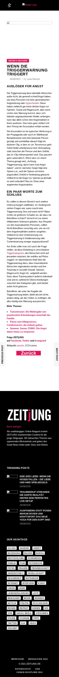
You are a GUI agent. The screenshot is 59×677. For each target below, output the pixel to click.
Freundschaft (40, 568)
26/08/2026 (25, 486)
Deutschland (16, 558)
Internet (13, 583)
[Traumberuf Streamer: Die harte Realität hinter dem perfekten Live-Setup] (12, 494)
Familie (12, 563)
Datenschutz (23, 669)
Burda (40, 553)
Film (22, 563)
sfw (10, 613)
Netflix (12, 603)
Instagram (32, 578)
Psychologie (40, 603)
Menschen (14, 598)
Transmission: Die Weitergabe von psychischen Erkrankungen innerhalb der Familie (28, 315)
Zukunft (13, 628)
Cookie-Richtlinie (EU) (29, 672)
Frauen (23, 568)
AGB (37, 669)
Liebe (22, 588)
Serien (36, 608)
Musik (27, 598)
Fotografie (35, 563)
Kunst (41, 583)
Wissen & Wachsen (17, 61)
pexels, (21, 345)
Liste (36, 593)
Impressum (17, 659)
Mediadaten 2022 (38, 659)
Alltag (12, 548)
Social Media (24, 613)
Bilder (28, 553)
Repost (24, 608)
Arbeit (37, 548)
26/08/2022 (15, 79)
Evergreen (34, 558)
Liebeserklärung (18, 593)
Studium (24, 618)
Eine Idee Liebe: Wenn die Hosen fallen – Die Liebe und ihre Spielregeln (35, 479)
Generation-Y (16, 573)
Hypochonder (32, 103)
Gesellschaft (36, 573)
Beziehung (14, 553)
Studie (11, 618)
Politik (24, 603)
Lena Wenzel (33, 79)
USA (23, 623)
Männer (39, 598)
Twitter (12, 623)
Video (32, 623)
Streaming (42, 613)
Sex (46, 608)
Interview (28, 583)
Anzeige (24, 548)
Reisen (12, 608)
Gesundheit (14, 578)
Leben (11, 588)
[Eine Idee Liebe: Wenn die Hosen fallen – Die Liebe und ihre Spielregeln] (12, 478)
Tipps (36, 618)
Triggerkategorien (15, 253)
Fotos (11, 568)
